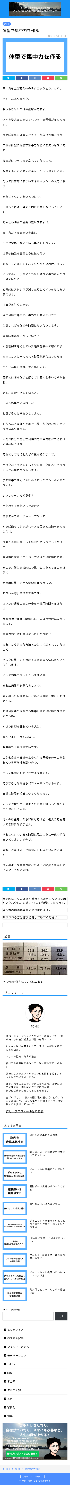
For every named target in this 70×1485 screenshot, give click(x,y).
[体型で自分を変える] (35, 14)
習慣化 (11, 1407)
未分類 (6, 24)
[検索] (61, 1316)
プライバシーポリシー (32, 1476)
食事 (10, 1416)
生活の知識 (14, 1390)
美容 (10, 1398)
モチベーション (16, 1355)
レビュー (12, 1364)
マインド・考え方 (18, 1347)
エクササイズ (15, 1330)
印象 (10, 1373)
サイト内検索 (11, 1310)
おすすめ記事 (15, 1338)
